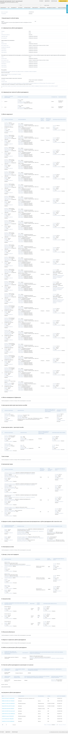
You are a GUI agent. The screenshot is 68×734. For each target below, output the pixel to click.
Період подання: (35, 7)
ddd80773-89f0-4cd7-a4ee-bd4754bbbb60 (8, 713)
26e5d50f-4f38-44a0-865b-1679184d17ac (8, 708)
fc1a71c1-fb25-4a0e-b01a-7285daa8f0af (8, 718)
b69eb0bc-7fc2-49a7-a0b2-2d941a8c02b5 (8, 703)
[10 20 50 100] (4, 725)
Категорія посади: (27, 7)
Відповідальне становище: (51, 7)
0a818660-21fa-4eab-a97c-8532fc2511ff (8, 716)
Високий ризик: (42, 7)
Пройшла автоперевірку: (62, 7)
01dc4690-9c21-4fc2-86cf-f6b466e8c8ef (8, 721)
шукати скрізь (46, 5)
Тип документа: (13, 7)
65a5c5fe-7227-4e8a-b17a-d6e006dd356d (8, 698)
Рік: (8, 7)
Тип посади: (20, 7)
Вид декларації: (3, 7)
